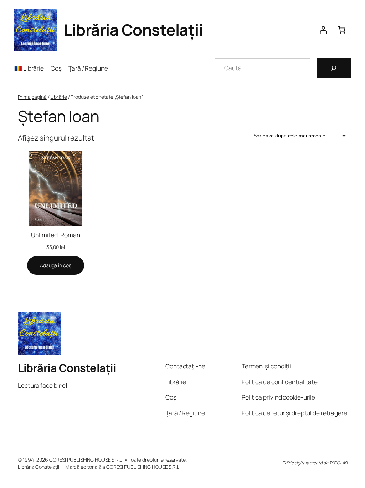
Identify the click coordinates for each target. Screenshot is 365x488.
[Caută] (334, 68)
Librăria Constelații (133, 29)
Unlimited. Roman (55, 234)
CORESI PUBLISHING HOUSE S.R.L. (86, 459)
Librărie (59, 96)
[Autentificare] (323, 30)
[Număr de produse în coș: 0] (341, 30)
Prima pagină (32, 96)
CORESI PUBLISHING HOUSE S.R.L (142, 466)
